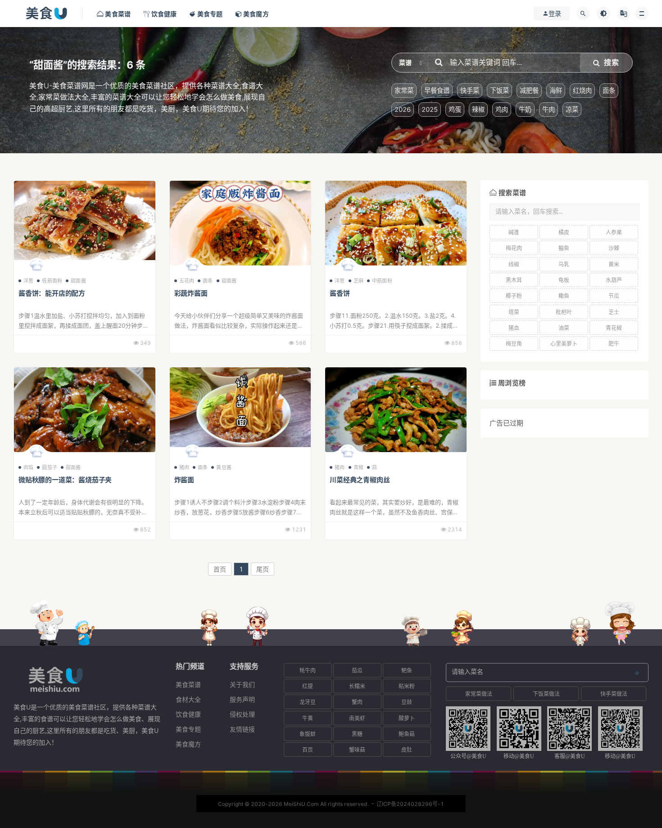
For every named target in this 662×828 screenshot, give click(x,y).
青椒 (358, 467)
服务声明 (242, 699)
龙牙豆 (307, 702)
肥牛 (613, 343)
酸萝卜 (407, 718)
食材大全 (188, 699)
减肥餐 (529, 90)
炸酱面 (184, 480)
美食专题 (188, 729)
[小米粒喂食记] (192, 454)
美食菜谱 (188, 684)
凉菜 (572, 109)
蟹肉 (357, 702)
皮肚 (406, 749)
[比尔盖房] (347, 454)
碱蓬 (513, 232)
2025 (430, 109)
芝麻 (358, 281)
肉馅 (28, 467)
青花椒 (614, 328)
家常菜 (403, 90)
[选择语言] (623, 13)
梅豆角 (514, 343)
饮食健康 (188, 714)
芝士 (613, 312)
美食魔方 (188, 744)
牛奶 (525, 109)
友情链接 (242, 729)
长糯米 (357, 686)
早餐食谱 (436, 90)
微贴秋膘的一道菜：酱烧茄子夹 (65, 480)
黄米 (613, 264)
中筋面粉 (382, 281)
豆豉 (406, 702)
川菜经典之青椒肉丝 (360, 480)
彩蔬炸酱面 (191, 293)
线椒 (513, 264)
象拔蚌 (307, 734)
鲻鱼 (563, 248)
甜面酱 (78, 281)
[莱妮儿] (36, 454)
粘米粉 (407, 686)
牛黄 (307, 718)
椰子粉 (514, 296)
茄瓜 (357, 670)
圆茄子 (49, 467)
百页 (307, 749)
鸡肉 (501, 109)
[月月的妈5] (192, 267)
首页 (219, 569)
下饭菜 (499, 90)
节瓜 (613, 296)
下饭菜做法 (546, 694)
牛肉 (548, 109)
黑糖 (357, 734)
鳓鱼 (563, 296)
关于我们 (242, 684)
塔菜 (513, 312)
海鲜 (555, 90)
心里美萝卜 (563, 343)
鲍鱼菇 (407, 734)
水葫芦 (614, 280)
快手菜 (469, 90)
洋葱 (28, 281)
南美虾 (357, 718)
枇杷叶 (564, 312)
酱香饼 (339, 293)
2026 (402, 109)
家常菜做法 (478, 694)
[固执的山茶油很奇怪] (347, 267)
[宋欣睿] (36, 267)
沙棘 (613, 248)
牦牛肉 (307, 670)
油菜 (563, 328)
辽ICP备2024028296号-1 (410, 804)
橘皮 (563, 232)
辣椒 (478, 109)
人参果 (614, 232)
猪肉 (184, 467)
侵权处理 (242, 714)
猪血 (513, 328)
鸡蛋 (455, 109)
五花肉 (187, 281)
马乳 (563, 264)
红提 (307, 686)
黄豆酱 (223, 467)
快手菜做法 (613, 694)
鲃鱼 (406, 670)
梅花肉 (514, 248)
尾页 (262, 569)
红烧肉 (582, 90)
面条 (609, 90)
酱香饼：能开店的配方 (51, 293)
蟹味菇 (357, 749)
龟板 (563, 280)
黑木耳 (514, 280)
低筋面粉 (52, 281)
